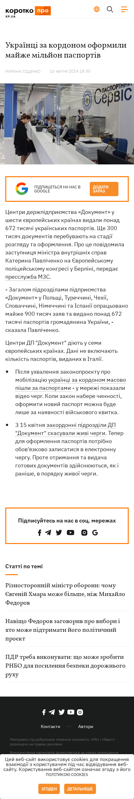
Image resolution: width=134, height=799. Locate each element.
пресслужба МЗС (27, 276)
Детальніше (80, 789)
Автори (85, 726)
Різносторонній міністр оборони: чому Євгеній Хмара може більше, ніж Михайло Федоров (65, 594)
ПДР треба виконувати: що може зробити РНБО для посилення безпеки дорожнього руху (65, 666)
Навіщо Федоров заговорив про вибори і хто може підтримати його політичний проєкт (62, 630)
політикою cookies (67, 775)
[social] (39, 532)
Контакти (50, 726)
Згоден (49, 789)
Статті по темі (24, 566)
